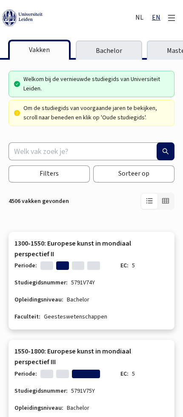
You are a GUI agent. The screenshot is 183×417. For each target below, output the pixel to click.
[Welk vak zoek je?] (165, 151)
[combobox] (91, 151)
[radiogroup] (157, 201)
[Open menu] (171, 17)
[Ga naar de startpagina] (66, 17)
